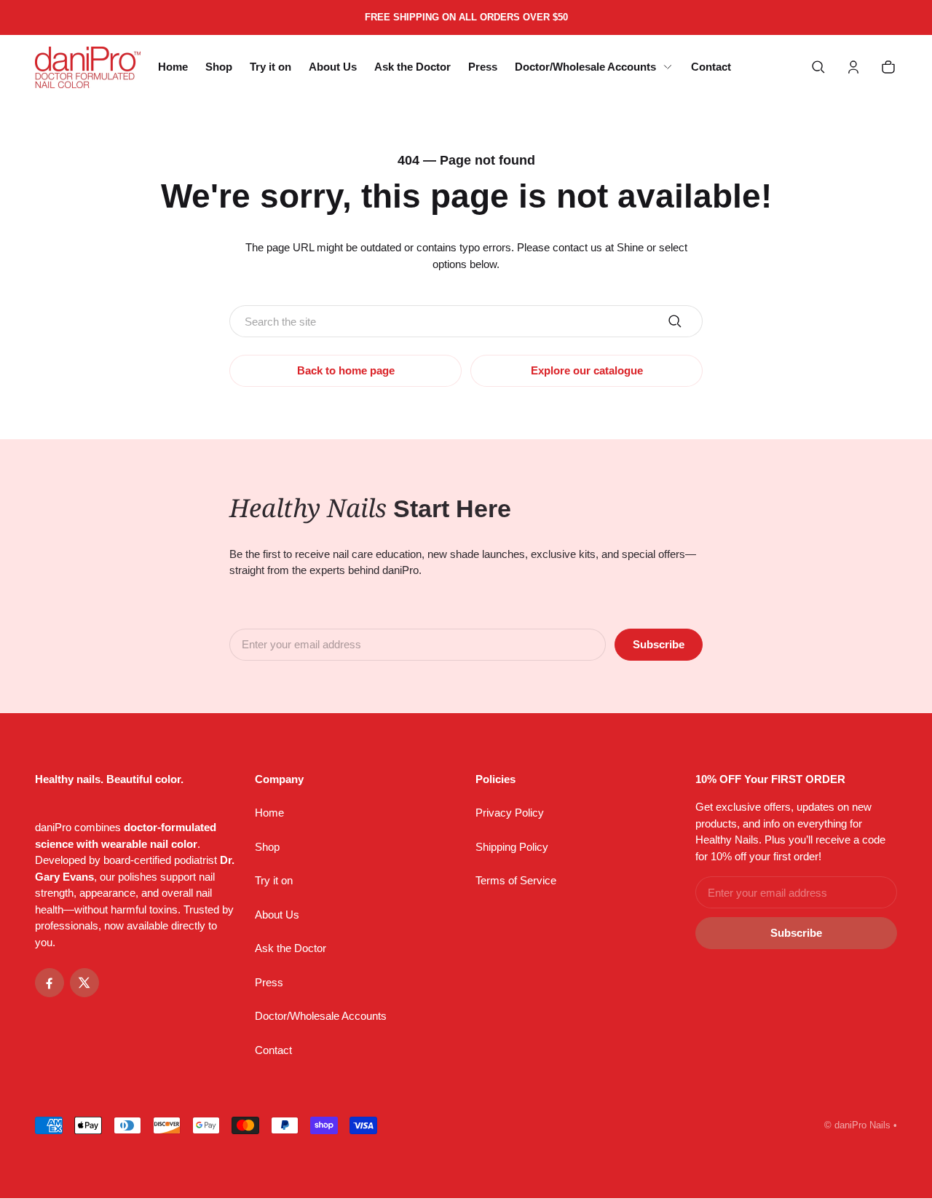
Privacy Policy (509, 812)
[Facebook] (49, 982)
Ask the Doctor (290, 948)
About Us (277, 914)
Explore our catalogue (587, 370)
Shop (267, 847)
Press (269, 982)
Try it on (274, 880)
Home (269, 812)
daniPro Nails (862, 1125)
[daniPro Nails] (88, 67)
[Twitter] (84, 982)
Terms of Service (515, 880)
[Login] (853, 67)
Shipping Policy (511, 847)
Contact (273, 1050)
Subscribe (658, 644)
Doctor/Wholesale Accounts (321, 1016)
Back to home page (346, 370)
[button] (818, 67)
